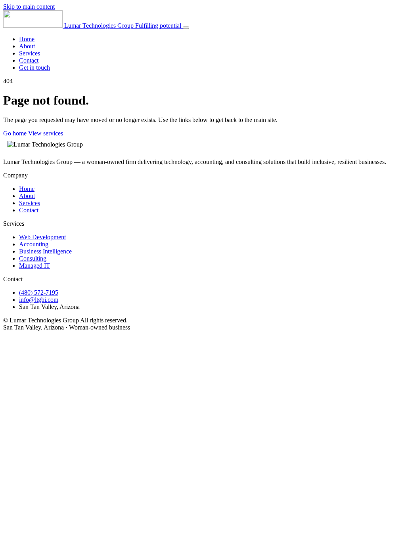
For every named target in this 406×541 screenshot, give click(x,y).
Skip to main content (29, 6)
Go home (15, 133)
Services (29, 53)
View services (45, 133)
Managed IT (34, 265)
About (27, 46)
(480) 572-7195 (38, 292)
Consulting (32, 258)
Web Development (42, 237)
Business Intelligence (45, 251)
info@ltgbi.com (38, 299)
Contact (28, 60)
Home (26, 39)
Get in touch (34, 67)
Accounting (33, 244)
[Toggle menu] (186, 28)
